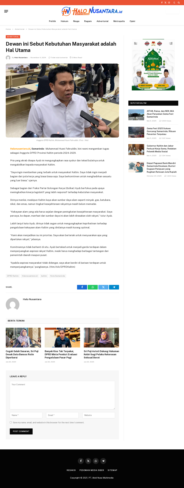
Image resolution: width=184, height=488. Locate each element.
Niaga (76, 21)
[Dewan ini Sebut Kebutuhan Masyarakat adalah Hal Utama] (62, 101)
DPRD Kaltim (13, 276)
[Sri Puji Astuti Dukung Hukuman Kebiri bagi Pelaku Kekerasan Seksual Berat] (101, 337)
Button (172, 11)
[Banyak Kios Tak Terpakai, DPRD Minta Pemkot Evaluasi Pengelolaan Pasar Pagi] (62, 337)
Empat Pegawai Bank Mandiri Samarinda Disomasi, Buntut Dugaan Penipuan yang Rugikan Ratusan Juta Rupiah (162, 167)
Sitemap (112, 470)
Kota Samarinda (57, 276)
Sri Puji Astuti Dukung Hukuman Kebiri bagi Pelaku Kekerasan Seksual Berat (101, 354)
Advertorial (103, 21)
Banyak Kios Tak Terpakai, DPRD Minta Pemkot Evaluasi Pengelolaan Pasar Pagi (61, 354)
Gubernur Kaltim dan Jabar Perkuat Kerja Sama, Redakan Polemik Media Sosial (161, 149)
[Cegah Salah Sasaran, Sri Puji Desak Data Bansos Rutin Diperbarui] (23, 337)
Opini (132, 21)
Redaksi (71, 470)
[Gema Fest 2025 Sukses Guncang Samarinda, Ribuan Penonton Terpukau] (136, 132)
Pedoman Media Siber (91, 470)
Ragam (88, 21)
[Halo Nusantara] (92, 11)
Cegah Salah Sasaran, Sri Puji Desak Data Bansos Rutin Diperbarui (22, 354)
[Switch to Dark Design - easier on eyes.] (174, 3)
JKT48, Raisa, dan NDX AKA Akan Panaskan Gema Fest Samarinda (160, 114)
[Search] (178, 2)
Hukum (64, 21)
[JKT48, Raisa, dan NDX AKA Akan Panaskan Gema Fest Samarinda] (136, 114)
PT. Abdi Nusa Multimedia (101, 478)
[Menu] (6, 11)
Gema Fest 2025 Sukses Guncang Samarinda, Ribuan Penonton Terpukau (161, 131)
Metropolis (119, 21)
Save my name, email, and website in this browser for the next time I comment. (48, 422)
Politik (52, 21)
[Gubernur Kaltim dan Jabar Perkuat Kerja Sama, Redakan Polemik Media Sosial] (136, 149)
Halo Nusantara (20, 58)
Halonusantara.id (30, 276)
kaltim (44, 276)
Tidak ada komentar (59, 58)
